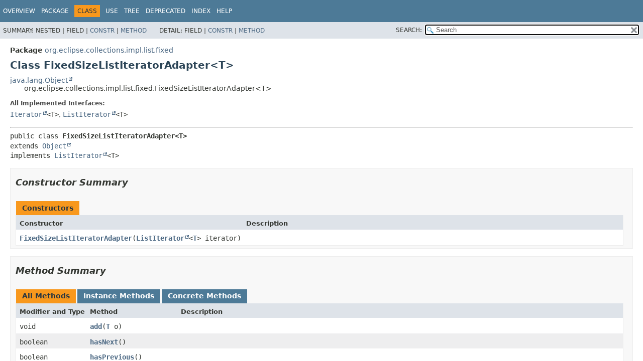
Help (224, 11)
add (96, 326)
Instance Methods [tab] (118, 296)
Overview (19, 11)
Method (134, 30)
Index (200, 11)
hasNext (104, 342)
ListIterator (87, 114)
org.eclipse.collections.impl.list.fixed (109, 50)
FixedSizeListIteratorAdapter (76, 238)
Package (55, 11)
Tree (132, 11)
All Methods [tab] (46, 296)
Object (54, 146)
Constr (102, 30)
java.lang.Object (39, 80)
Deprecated (165, 11)
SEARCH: (409, 30)
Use (111, 11)
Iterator (26, 114)
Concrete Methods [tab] (204, 296)
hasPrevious (112, 357)
